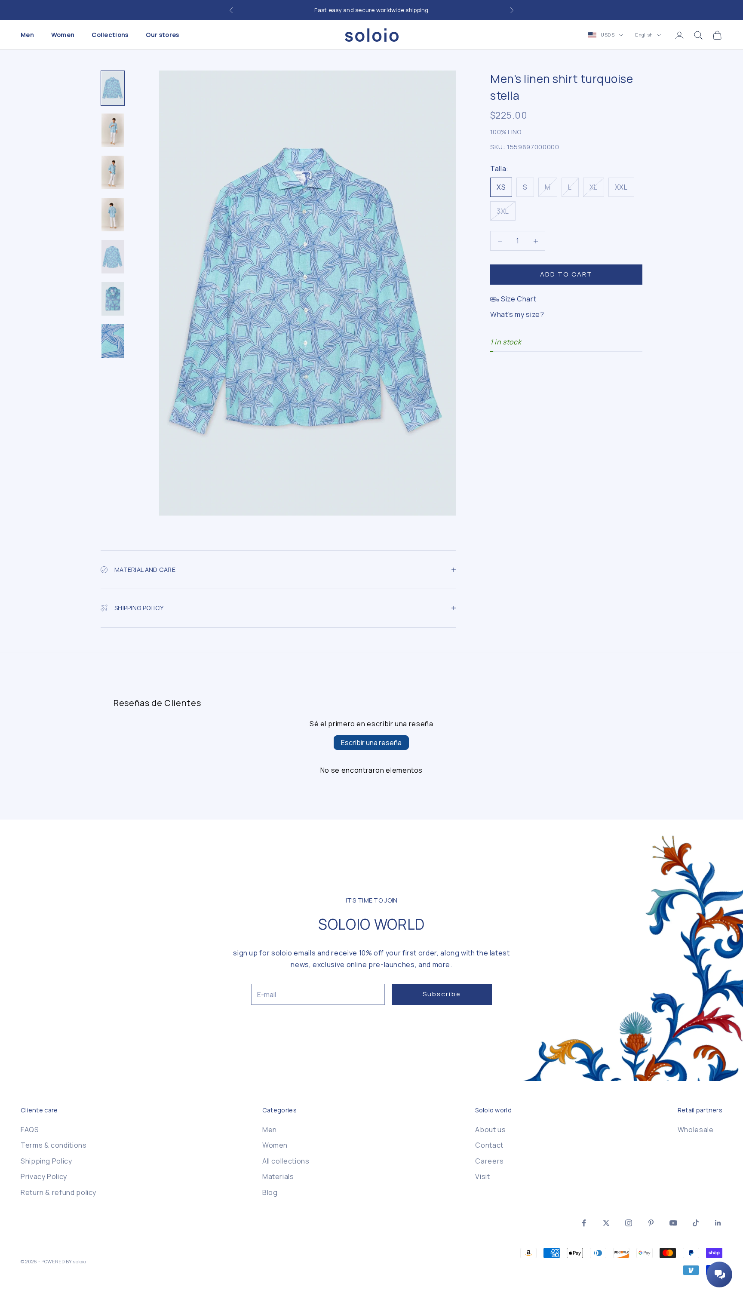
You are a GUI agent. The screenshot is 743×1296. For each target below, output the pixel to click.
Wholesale (696, 1129)
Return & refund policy (58, 1192)
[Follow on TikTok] (695, 1223)
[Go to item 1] (113, 88)
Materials (278, 1176)
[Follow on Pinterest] (651, 1223)
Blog (270, 1192)
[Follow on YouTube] (673, 1223)
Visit (482, 1176)
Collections (110, 35)
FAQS (30, 1129)
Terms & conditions (54, 1145)
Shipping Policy (46, 1161)
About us (490, 1129)
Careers (489, 1161)
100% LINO (506, 132)
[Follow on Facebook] (584, 1223)
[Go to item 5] (113, 256)
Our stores (162, 35)
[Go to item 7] (113, 341)
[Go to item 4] (113, 214)
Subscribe (442, 993)
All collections (286, 1161)
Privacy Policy (44, 1176)
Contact (489, 1145)
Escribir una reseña (371, 742)
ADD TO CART (566, 274)
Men (27, 35)
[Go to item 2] (113, 130)
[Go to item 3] (113, 172)
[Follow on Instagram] (628, 1223)
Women (62, 35)
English (644, 35)
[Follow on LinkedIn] (718, 1223)
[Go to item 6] (113, 298)
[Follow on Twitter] (606, 1223)
